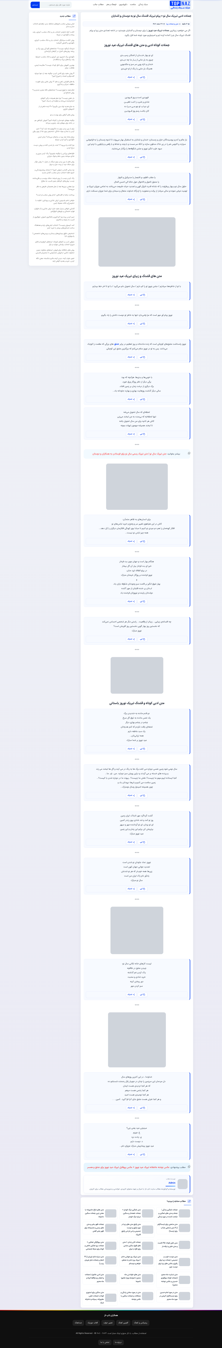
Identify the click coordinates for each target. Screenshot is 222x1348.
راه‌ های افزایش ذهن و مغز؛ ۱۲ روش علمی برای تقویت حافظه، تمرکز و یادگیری (54, 83)
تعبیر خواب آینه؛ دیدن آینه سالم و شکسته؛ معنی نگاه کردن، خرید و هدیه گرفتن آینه (55, 259)
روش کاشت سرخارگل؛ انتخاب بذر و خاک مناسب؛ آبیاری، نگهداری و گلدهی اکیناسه (54, 41)
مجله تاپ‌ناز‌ (180, 5)
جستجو (35, 5)
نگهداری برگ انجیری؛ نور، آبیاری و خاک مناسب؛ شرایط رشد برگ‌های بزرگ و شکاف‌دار (55, 58)
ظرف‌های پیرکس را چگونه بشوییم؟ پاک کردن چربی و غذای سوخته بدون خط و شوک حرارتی (55, 155)
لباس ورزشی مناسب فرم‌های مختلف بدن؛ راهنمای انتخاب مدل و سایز (53, 25)
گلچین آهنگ (123, 1322)
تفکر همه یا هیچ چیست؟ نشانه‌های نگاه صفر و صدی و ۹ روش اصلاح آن (53, 91)
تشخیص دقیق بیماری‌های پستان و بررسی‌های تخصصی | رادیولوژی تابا (53, 235)
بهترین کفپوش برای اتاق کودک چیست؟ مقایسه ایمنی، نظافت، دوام (54, 66)
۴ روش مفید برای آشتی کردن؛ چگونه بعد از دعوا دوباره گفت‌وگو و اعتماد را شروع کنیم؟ (54, 75)
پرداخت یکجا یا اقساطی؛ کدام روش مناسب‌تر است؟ (55, 194)
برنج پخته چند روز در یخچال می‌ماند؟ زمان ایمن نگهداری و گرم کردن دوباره (56, 138)
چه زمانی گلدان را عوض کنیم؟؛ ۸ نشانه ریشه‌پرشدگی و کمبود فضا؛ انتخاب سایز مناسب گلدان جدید (54, 171)
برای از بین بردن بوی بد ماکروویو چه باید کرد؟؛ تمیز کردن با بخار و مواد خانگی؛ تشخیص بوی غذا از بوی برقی (53, 130)
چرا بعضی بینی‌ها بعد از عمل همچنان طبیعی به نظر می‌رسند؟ (55, 188)
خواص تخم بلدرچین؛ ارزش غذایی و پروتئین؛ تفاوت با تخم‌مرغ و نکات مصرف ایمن (54, 202)
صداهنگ (78, 1322)
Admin (172, 1183)
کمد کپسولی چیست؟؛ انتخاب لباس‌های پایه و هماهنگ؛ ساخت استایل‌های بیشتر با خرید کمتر (54, 226)
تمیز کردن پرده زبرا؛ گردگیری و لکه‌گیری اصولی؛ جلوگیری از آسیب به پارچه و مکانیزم (53, 218)
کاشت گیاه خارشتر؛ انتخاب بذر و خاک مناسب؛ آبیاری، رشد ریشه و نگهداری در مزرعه (53, 33)
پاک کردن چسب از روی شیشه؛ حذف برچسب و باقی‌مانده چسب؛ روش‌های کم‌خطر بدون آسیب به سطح (53, 179)
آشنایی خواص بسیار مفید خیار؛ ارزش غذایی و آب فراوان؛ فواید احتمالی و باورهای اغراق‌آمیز (54, 210)
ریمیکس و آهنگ (140, 1322)
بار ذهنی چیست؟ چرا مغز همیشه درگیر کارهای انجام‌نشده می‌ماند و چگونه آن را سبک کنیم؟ (57, 99)
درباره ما (118, 1342)
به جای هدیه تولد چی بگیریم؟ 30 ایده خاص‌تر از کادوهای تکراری (56, 108)
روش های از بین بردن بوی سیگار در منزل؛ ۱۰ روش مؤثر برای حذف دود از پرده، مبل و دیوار (54, 163)
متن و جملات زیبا (172, 24)
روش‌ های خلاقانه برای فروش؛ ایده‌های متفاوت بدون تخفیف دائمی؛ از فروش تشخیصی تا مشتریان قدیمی (55, 251)
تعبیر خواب (108, 1322)
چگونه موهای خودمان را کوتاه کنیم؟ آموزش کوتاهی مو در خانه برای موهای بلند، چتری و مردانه (54, 121)
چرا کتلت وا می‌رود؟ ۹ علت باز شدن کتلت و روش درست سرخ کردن (54, 146)
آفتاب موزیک (93, 1322)
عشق (116, 344)
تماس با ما (104, 1342)
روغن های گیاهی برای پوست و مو (62, 115)
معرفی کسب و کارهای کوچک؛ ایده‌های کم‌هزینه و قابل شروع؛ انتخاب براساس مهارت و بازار (54, 243)
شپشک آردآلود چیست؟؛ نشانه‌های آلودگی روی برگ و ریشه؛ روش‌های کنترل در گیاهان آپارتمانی (55, 50)
